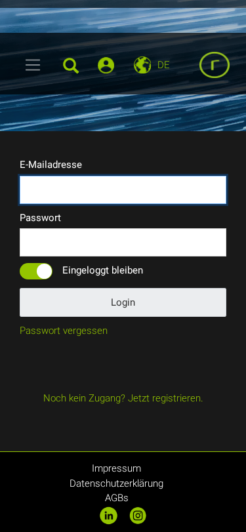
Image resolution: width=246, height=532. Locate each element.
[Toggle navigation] (33, 65)
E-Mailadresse (51, 165)
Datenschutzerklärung (116, 483)
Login (123, 302)
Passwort (40, 218)
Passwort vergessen (64, 331)
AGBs (117, 498)
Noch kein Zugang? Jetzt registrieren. (123, 398)
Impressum (116, 468)
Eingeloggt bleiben (102, 270)
